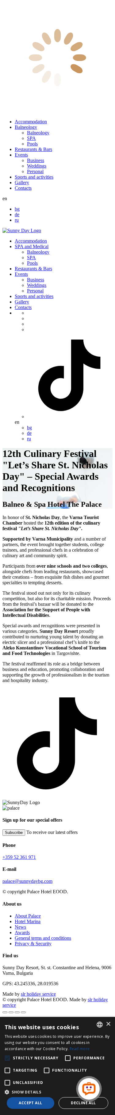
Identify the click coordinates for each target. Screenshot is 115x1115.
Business (35, 160)
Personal (35, 171)
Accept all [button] (30, 1102)
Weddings (36, 166)
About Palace (28, 916)
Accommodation (31, 121)
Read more (80, 1048)
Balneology (26, 127)
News (20, 927)
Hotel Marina (27, 921)
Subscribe (14, 832)
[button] (57, 1092)
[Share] (11, 1012)
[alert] (57, 1066)
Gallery (22, 182)
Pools (32, 143)
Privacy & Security (33, 943)
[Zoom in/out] (23, 1012)
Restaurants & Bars (33, 149)
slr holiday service (38, 994)
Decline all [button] (83, 1102)
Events (21, 154)
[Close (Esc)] (4, 1012)
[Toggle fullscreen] (17, 1012)
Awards (22, 932)
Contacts (23, 188)
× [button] (108, 1024)
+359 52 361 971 (19, 857)
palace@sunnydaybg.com (27, 881)
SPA (31, 138)
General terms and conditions (43, 938)
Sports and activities (34, 177)
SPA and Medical (31, 246)
